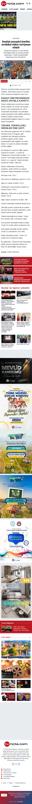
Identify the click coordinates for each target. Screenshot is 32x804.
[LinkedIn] (19, 764)
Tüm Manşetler (7, 774)
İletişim (11, 783)
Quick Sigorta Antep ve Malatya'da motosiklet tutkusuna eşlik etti (7, 345)
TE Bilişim (20, 801)
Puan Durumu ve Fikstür (9, 772)
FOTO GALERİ (13, 9)
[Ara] (27, 3)
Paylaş (5, 81)
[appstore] (16, 786)
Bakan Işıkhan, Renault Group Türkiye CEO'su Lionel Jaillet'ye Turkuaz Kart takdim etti (23, 324)
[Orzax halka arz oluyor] (24, 339)
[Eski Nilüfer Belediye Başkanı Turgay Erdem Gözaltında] (24, 697)
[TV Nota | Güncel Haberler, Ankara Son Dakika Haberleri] (12, 3)
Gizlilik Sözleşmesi (20, 783)
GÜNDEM (4, 9)
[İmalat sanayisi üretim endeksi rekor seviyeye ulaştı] (16, 69)
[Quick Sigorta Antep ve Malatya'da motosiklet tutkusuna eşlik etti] (8, 339)
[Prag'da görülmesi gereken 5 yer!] (16, 649)
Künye (4, 783)
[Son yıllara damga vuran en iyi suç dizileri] (16, 669)
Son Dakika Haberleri (9, 776)
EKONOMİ (16, 38)
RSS (4, 795)
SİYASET (22, 9)
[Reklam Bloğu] (16, 371)
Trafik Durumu (7, 771)
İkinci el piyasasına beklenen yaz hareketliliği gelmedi (22, 302)
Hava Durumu (7, 769)
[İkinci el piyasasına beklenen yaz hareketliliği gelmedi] (24, 295)
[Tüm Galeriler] (30, 637)
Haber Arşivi (6, 778)
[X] (13, 764)
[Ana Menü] (29, 3)
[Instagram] (16, 764)
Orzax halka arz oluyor (23, 344)
